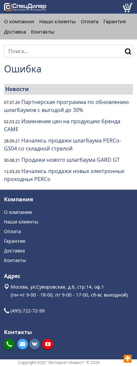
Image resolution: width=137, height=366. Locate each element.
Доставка (15, 31)
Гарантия (114, 21)
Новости (17, 89)
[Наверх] (128, 359)
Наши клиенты (57, 21)
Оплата (89, 21)
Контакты (42, 31)
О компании (19, 21)
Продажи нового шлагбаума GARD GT (70, 159)
